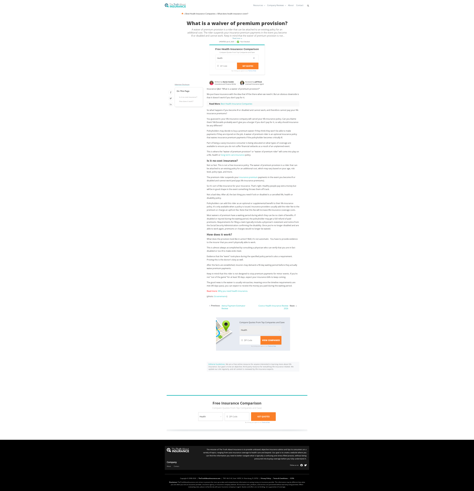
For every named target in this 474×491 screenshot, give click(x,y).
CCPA (292, 478)
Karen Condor (228, 82)
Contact (299, 5)
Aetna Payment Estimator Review (233, 307)
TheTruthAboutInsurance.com (209, 478)
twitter (305, 465)
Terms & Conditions (280, 478)
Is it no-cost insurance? (188, 97)
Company (172, 462)
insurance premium (248, 177)
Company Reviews (275, 5)
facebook (301, 465)
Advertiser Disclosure (182, 85)
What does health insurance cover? (232, 14)
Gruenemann (220, 296)
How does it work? (186, 101)
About (291, 5)
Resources (258, 5)
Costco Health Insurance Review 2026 (273, 307)
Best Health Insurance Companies (200, 14)
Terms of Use (252, 71)
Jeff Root (258, 82)
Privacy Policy (266, 478)
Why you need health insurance (232, 291)
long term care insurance (233, 155)
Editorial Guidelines (216, 364)
